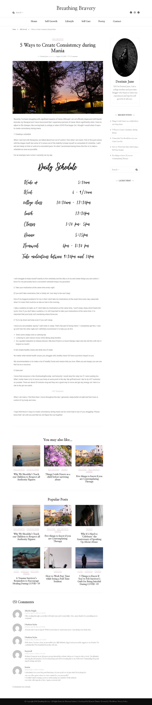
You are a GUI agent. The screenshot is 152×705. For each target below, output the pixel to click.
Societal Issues (33, 469)
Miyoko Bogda (30, 611)
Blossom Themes (94, 701)
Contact (117, 21)
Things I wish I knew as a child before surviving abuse (57, 477)
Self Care (86, 21)
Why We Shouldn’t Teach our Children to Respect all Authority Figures (26, 477)
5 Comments (74, 56)
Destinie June (44, 56)
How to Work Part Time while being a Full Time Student (58, 579)
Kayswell (28, 651)
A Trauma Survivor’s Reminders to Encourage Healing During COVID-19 (26, 581)
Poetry (101, 21)
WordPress (113, 701)
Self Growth (51, 21)
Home (34, 21)
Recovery (82, 469)
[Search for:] (30, 12)
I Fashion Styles (31, 625)
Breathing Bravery (76, 8)
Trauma (64, 469)
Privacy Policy (123, 701)
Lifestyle (69, 21)
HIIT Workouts (57, 391)
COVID (16, 571)
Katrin (27, 667)
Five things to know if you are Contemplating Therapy (89, 479)
